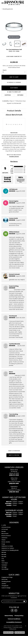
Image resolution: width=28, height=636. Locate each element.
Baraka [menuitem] (3, 532)
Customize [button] (14, 88)
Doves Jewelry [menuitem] (5, 542)
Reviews (14, 161)
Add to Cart (14, 77)
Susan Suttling (13, 286)
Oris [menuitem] (2, 559)
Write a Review (14, 455)
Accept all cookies (19, 632)
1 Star (12, 173)
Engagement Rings (6, 577)
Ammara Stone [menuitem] (5, 527)
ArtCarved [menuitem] (4, 529)
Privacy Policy (19, 616)
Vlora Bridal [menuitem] (4, 569)
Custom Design (5, 588)
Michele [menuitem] (3, 552)
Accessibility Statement (14, 622)
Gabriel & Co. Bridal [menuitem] (7, 546)
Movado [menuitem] (3, 555)
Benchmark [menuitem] (4, 534)
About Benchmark (14, 114)
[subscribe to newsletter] (24, 601)
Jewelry (3, 584)
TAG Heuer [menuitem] (4, 563)
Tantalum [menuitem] (4, 565)
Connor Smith (13, 218)
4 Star (12, 167)
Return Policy (9, 616)
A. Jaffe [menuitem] (3, 525)
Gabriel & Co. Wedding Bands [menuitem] (10, 550)
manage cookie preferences (15, 628)
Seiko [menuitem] (3, 561)
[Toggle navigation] (2, 3)
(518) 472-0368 (14, 51)
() (25, 166)
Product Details (14, 110)
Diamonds (4, 579)
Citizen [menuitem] (3, 540)
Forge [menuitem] (3, 544)
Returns (20, 95)
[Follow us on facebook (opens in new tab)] (12, 610)
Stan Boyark (13, 316)
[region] (14, 26)
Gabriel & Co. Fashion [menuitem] (7, 548)
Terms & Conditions (14, 619)
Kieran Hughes (13, 201)
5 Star (11, 165)
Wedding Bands (8, 9)
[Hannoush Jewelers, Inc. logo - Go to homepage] (14, 3)
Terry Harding (13, 414)
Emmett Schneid (14, 274)
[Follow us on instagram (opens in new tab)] (15, 610)
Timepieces (4, 586)
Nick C (11, 372)
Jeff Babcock (13, 189)
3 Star (11, 170)
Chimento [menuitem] (4, 538)
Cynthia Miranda (14, 344)
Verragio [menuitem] (4, 567)
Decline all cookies (8, 632)
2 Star (11, 171)
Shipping (8, 95)
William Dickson (14, 232)
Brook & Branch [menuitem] (6, 536)
